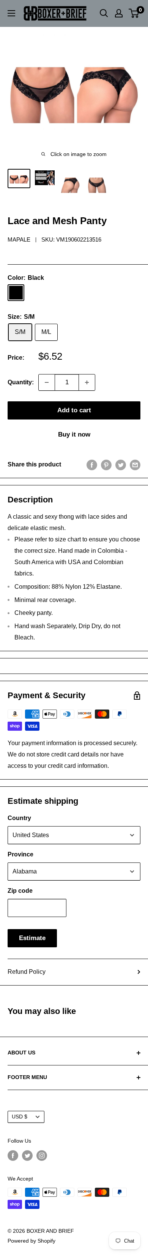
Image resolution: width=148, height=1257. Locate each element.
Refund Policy (27, 971)
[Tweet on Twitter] (120, 464)
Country (19, 818)
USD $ (19, 1117)
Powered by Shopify (31, 1241)
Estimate (32, 938)
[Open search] (104, 13)
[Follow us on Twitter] (27, 1155)
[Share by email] (135, 464)
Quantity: (21, 382)
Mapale (19, 239)
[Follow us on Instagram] (41, 1155)
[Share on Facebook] (92, 464)
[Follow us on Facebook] (13, 1155)
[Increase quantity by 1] (87, 382)
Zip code (20, 890)
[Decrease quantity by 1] (47, 382)
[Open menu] (11, 13)
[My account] (119, 13)
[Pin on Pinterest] (106, 464)
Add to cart (74, 410)
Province (20, 854)
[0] (134, 13)
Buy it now (74, 434)
